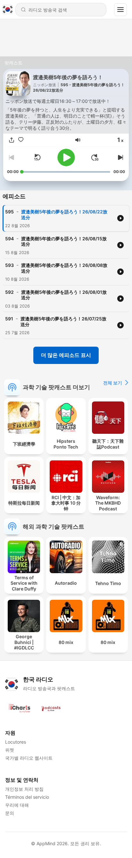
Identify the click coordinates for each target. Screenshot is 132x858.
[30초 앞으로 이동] (95, 157)
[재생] (66, 157)
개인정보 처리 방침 (24, 789)
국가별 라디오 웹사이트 (29, 758)
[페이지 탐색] (120, 9)
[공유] (11, 140)
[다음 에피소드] (120, 157)
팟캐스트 (13, 62)
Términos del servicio (27, 797)
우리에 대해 (17, 805)
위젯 (9, 750)
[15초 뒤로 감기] (37, 157)
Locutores (15, 742)
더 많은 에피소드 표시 (66, 355)
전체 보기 (112, 382)
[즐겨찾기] (21, 140)
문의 (9, 813)
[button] (77, 140)
